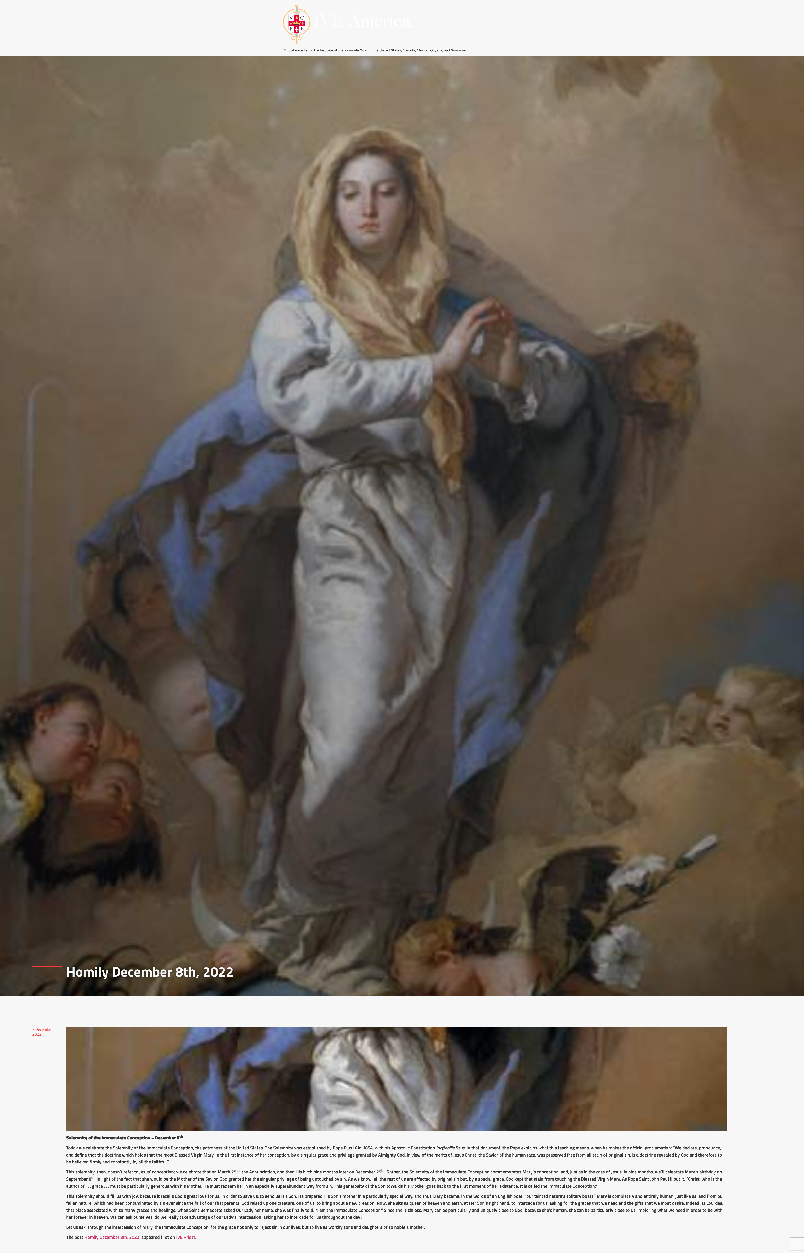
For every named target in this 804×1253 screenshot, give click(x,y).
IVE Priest (185, 1237)
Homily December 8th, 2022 (112, 1237)
